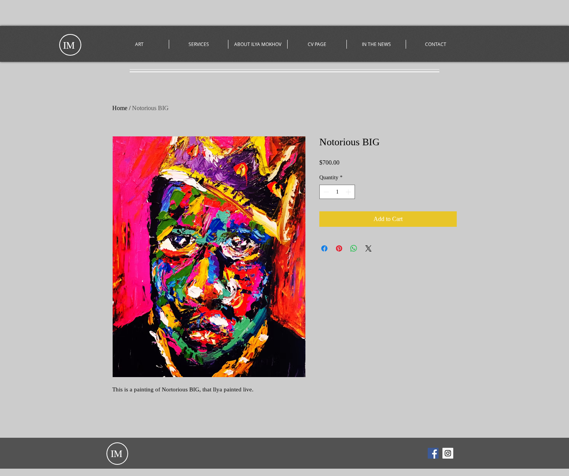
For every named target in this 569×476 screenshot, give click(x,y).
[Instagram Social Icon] (447, 453)
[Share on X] (368, 248)
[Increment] (349, 192)
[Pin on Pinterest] (339, 248)
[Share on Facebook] (324, 248)
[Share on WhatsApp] (353, 248)
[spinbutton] (337, 192)
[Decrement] (325, 192)
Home (119, 108)
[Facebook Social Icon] (433, 453)
